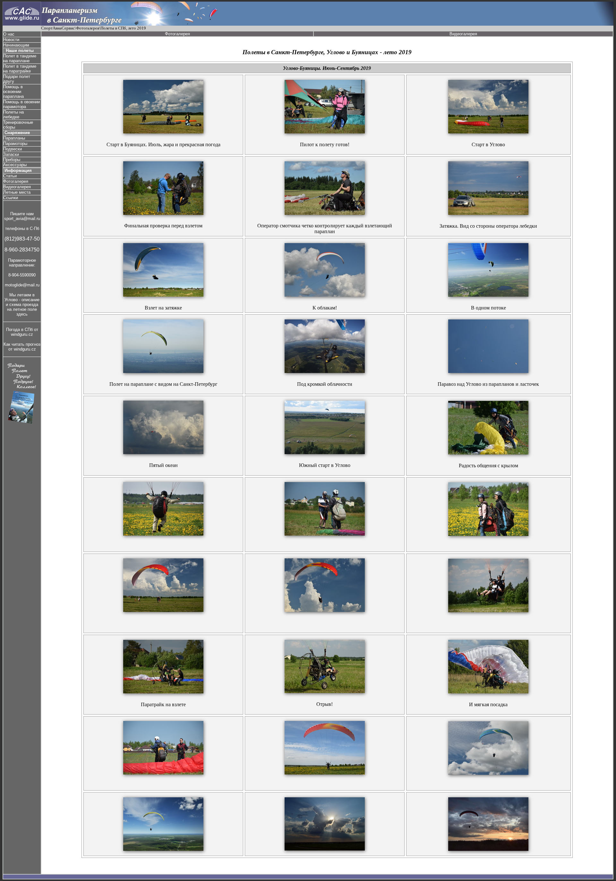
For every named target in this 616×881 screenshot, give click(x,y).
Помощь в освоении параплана (13, 91)
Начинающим (16, 45)
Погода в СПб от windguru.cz (22, 332)
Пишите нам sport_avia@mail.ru (22, 216)
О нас (8, 34)
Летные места (16, 192)
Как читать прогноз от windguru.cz (22, 347)
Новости (11, 39)
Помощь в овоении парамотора (21, 104)
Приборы (11, 159)
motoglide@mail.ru (22, 285)
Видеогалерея (17, 186)
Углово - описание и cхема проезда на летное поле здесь (21, 307)
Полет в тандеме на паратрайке (19, 68)
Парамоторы (15, 143)
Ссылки (10, 197)
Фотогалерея (15, 181)
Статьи (10, 176)
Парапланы (14, 138)
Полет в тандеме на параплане (19, 58)
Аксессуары (15, 164)
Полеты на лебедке (13, 114)
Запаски (11, 154)
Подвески (12, 149)
